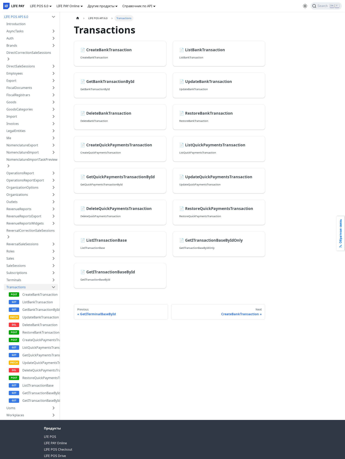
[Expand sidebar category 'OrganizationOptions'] (53, 187)
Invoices (12, 123)
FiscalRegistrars (18, 95)
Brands (11, 45)
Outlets (12, 202)
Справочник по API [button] (137, 6)
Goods (11, 102)
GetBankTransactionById (40, 309)
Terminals (13, 280)
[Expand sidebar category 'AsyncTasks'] (53, 31)
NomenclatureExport (22, 145)
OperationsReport (20, 173)
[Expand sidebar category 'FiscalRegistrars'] (53, 95)
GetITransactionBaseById (40, 400)
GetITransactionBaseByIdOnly (40, 393)
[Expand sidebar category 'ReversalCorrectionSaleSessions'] (8, 237)
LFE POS (50, 436)
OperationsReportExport (25, 180)
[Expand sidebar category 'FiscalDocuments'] (53, 88)
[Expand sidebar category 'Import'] (53, 116)
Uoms (10, 408)
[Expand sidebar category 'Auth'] (53, 38)
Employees (14, 73)
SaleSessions (16, 265)
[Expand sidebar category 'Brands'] (53, 45)
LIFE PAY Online (55, 443)
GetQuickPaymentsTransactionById (40, 355)
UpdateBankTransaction (40, 317)
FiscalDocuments (19, 88)
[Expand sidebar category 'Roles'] (53, 251)
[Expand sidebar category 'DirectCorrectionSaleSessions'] (8, 59)
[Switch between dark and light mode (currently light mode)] (305, 6)
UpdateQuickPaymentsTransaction (40, 363)
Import (11, 116)
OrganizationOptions (22, 187)
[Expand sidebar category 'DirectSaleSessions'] (53, 66)
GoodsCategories (19, 109)
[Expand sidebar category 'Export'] (53, 80)
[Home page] (77, 18)
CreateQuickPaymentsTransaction (40, 340)
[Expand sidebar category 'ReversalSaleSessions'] (53, 244)
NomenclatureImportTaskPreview (32, 159)
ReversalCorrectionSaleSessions (30, 230)
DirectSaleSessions (20, 66)
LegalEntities (16, 131)
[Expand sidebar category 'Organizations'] (53, 194)
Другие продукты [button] (101, 6)
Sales (10, 258)
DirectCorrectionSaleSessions (28, 52)
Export (11, 80)
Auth (10, 38)
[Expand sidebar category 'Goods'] (53, 102)
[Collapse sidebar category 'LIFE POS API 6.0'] (53, 17)
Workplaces (15, 415)
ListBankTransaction (37, 302)
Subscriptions (16, 273)
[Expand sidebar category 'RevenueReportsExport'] (53, 216)
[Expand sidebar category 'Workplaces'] (53, 415)
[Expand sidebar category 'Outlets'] (53, 202)
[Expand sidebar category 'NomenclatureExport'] (53, 145)
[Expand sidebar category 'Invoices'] (53, 123)
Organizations (17, 194)
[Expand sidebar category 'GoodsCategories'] (53, 109)
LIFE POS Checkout (58, 449)
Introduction (16, 24)
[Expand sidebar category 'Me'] (53, 138)
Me (8, 138)
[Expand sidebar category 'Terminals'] (53, 280)
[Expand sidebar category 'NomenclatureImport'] (53, 152)
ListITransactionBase (38, 385)
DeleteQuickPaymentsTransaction (40, 370)
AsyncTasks (15, 31)
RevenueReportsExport (23, 216)
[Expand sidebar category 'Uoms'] (53, 408)
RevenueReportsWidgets (25, 223)
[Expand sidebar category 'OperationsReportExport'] (53, 180)
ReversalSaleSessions (22, 244)
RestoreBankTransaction (40, 332)
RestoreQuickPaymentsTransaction (40, 378)
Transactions (16, 287)
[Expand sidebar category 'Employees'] (53, 73)
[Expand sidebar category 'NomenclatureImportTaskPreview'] (8, 166)
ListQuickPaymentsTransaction (40, 347)
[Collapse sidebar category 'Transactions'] (53, 287)
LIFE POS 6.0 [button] (39, 6)
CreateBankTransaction (40, 294)
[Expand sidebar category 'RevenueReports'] (53, 209)
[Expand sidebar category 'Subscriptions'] (53, 273)
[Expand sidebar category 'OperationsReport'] (53, 173)
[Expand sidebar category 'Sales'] (53, 258)
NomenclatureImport (22, 152)
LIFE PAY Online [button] (68, 6)
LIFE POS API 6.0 (16, 17)
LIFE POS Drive (55, 456)
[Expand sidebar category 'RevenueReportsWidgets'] (53, 223)
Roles (10, 251)
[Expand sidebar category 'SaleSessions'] (53, 265)
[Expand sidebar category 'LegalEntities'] (53, 131)
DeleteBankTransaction (40, 325)
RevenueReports (18, 209)
